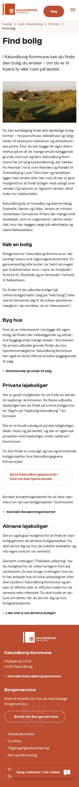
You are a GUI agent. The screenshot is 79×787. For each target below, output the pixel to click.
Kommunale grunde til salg (29, 371)
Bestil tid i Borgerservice (36, 717)
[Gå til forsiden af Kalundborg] (18, 10)
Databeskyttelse (21, 734)
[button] (74, 10)
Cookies (14, 741)
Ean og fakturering (22, 755)
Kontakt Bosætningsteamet (31, 512)
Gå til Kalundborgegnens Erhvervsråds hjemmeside (34, 477)
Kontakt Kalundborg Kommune (34, 676)
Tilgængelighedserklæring (28, 748)
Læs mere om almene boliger (31, 613)
